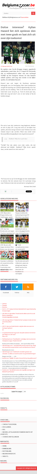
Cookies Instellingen (10, 437)
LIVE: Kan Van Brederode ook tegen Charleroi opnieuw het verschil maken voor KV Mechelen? (7, 233)
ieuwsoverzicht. (9, 454)
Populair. (4, 305)
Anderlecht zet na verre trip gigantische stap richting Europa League (22, 232)
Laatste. (4, 303)
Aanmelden (24, 17)
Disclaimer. (6, 427)
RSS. (3, 429)
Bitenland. (7, 451)
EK (3, 323)
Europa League (6, 311)
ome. (4, 446)
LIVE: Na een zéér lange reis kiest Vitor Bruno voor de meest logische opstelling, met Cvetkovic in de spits (7, 250)
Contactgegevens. (9, 424)
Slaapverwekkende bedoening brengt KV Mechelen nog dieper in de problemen (22, 216)
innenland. (7, 448)
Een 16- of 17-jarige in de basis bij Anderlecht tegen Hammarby (19, 309)
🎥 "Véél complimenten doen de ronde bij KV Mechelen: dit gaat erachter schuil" (22, 249)
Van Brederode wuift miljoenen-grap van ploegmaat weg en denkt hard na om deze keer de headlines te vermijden (22, 267)
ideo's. (5, 456)
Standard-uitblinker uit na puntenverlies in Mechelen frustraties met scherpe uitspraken (6, 265)
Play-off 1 (5, 336)
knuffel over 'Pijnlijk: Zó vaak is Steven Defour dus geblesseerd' (19, 358)
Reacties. (4, 307)
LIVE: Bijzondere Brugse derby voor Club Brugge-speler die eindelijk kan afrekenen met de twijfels (6, 218)
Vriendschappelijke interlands (10, 317)
